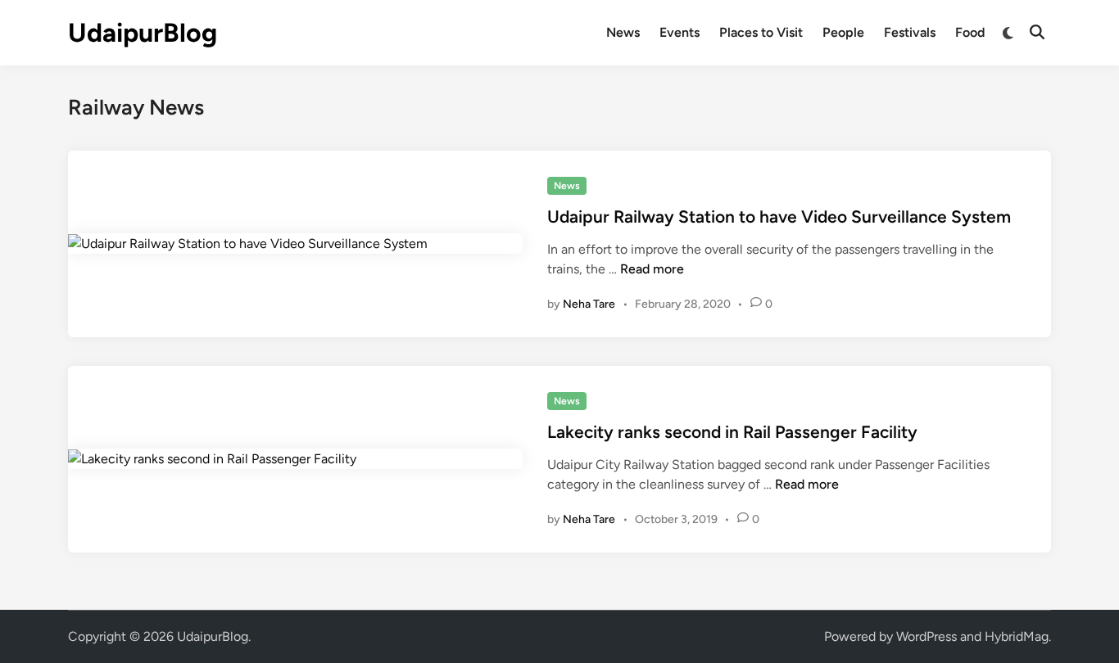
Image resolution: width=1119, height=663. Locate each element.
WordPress (926, 636)
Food (970, 32)
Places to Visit (761, 32)
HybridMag (1017, 636)
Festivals (910, 32)
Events (679, 32)
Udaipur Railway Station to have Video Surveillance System (779, 216)
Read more (652, 269)
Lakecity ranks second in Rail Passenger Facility (732, 432)
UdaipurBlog (142, 32)
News (623, 32)
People (843, 32)
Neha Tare (589, 304)
